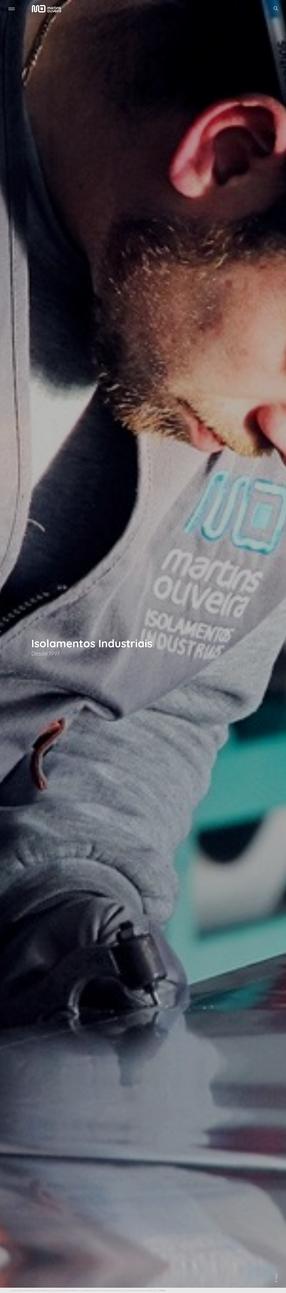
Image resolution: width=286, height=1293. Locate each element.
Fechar (163, 1290)
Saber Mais (153, 1290)
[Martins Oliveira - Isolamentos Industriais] (46, 8)
